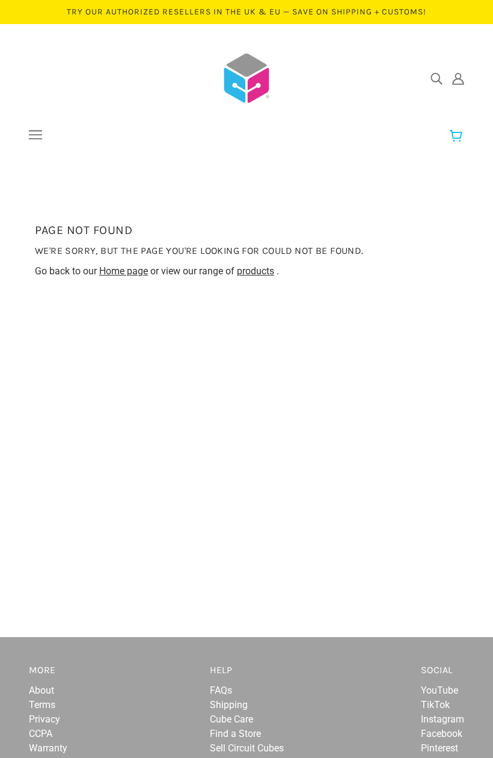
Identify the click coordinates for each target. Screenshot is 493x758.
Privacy (44, 719)
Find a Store (235, 733)
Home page (123, 271)
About (41, 690)
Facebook (441, 733)
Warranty (48, 748)
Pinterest (439, 748)
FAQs (221, 690)
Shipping (229, 704)
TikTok (435, 704)
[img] (436, 78)
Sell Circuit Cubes (247, 748)
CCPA (40, 733)
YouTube (439, 690)
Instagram (442, 719)
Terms (42, 704)
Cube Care (231, 719)
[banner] (246, 77)
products (255, 271)
